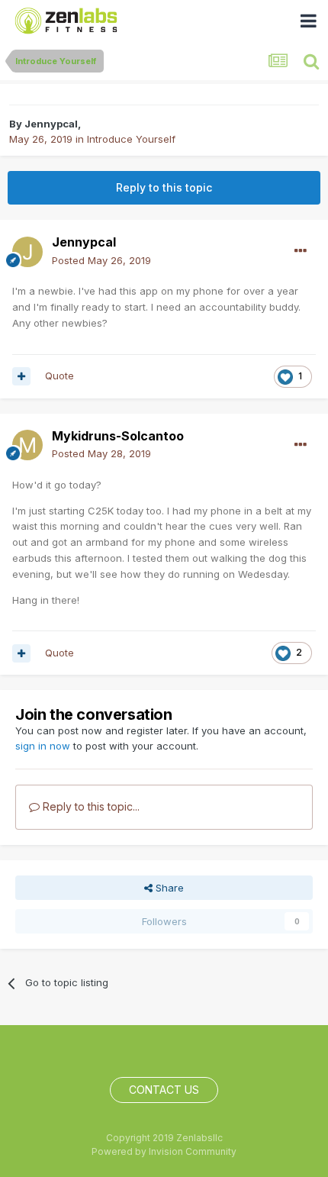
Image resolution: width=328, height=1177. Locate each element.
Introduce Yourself (131, 139)
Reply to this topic (164, 187)
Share (168, 888)
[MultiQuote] (21, 376)
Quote (59, 375)
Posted (101, 260)
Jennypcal (51, 124)
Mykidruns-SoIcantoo (118, 435)
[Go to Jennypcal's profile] (27, 252)
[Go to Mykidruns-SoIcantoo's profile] (27, 445)
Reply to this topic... (90, 806)
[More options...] (300, 251)
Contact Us (164, 1089)
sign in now (42, 746)
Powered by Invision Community (164, 1151)
